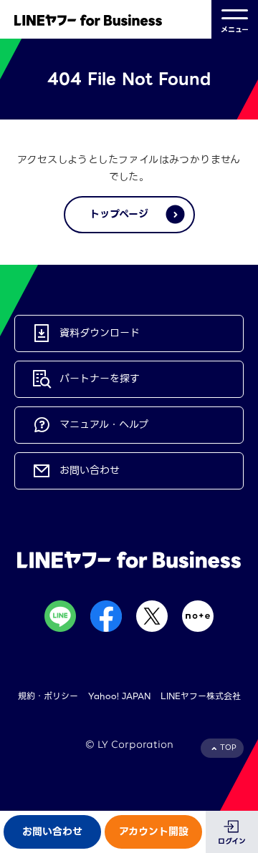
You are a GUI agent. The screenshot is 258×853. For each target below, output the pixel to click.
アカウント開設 (153, 831)
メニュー (235, 30)
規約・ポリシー (48, 696)
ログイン (232, 841)
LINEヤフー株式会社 (201, 696)
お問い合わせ (52, 831)
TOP (228, 747)
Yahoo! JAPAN (119, 696)
